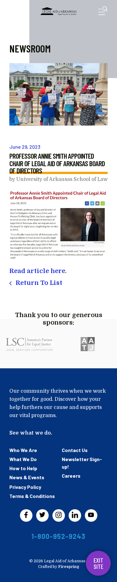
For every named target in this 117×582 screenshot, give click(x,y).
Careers (71, 476)
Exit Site (98, 563)
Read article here (37, 271)
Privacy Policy (25, 487)
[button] (103, 12)
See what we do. (30, 433)
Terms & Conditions (32, 496)
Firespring (68, 567)
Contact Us (75, 450)
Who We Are (23, 450)
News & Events (26, 477)
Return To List (38, 282)
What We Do (23, 459)
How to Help (23, 468)
